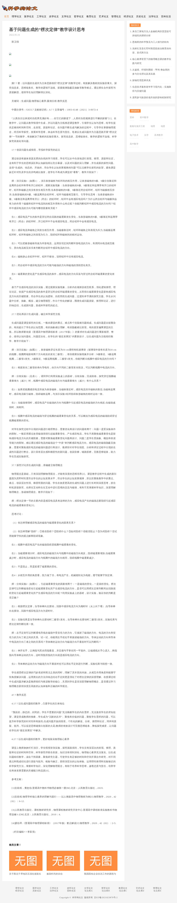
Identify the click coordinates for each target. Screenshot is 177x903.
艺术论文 (104, 16)
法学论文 (153, 16)
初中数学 (144, 117)
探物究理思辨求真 (141, 80)
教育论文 (91, 16)
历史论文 (141, 16)
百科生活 (166, 16)
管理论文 (116, 16)
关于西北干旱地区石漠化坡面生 (25, 874)
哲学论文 (79, 16)
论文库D (140, 891)
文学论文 (66, 16)
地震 (163, 126)
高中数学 (134, 144)
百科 (132, 117)
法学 (146, 135)
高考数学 (158, 135)
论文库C (123, 891)
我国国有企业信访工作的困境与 (100, 874)
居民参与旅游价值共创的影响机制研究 (151, 97)
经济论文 (128, 16)
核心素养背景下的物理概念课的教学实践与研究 (151, 61)
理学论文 (16, 16)
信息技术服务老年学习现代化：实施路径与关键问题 (151, 89)
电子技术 (134, 135)
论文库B (106, 891)
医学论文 (29, 16)
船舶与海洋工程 (137, 126)
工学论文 (41, 16)
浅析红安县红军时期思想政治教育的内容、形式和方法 (151, 50)
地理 (153, 126)
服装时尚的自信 (55, 874)
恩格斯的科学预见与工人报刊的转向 (150, 42)
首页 (6, 16)
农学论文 (54, 16)
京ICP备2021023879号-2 (106, 897)
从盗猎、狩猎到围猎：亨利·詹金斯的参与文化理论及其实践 (151, 72)
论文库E (157, 891)
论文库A (88, 891)
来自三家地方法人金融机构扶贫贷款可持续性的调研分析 (151, 33)
